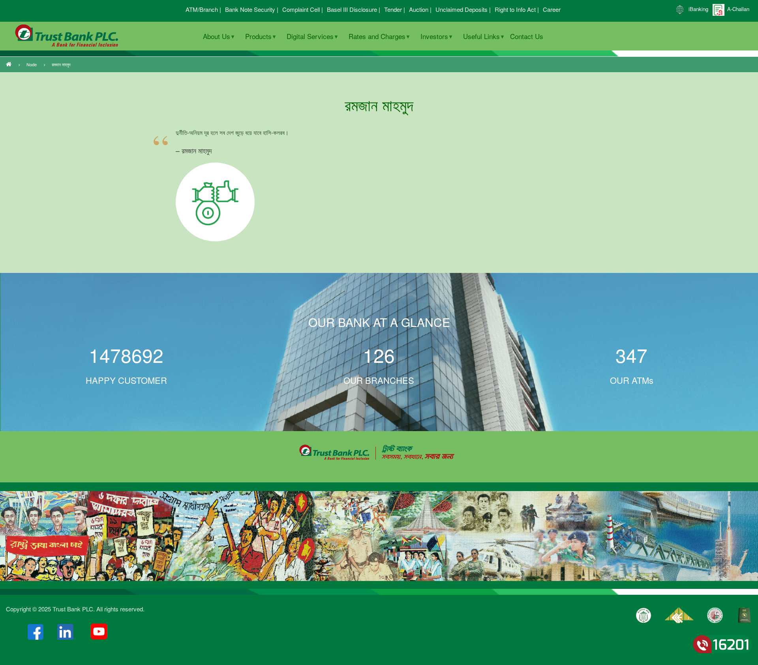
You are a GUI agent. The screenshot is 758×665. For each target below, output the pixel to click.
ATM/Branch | (203, 9)
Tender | (394, 9)
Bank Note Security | (251, 9)
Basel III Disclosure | (353, 9)
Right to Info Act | (517, 9)
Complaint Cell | (302, 9)
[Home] (67, 34)
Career (552, 9)
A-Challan (738, 9)
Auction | (420, 9)
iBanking (698, 9)
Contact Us (526, 36)
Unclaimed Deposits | (463, 9)
